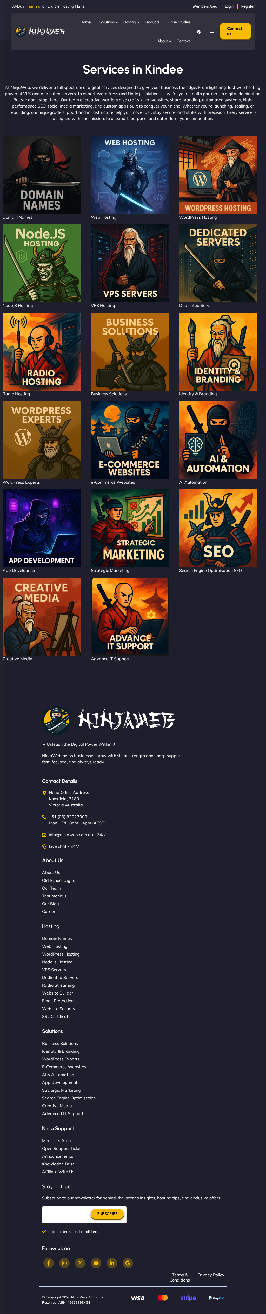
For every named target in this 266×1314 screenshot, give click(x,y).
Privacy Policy (210, 1274)
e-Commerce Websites (113, 482)
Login (229, 6)
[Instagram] (64, 1263)
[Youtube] (96, 1263)
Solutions (107, 22)
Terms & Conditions (180, 1277)
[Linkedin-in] (112, 1263)
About (162, 41)
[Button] (198, 32)
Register (248, 6)
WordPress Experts (21, 482)
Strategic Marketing (110, 570)
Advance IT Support (110, 658)
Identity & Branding (198, 393)
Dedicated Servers (197, 305)
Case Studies (179, 22)
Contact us (234, 31)
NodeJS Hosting (18, 305)
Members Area (205, 6)
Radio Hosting (16, 393)
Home (86, 22)
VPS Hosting (103, 305)
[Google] (128, 1263)
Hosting (129, 22)
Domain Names (17, 217)
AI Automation (193, 482)
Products (152, 22)
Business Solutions (109, 393)
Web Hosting (103, 217)
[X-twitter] (80, 1263)
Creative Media (17, 658)
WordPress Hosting (198, 217)
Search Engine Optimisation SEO (210, 570)
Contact (183, 41)
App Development (20, 570)
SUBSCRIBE (107, 1213)
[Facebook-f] (48, 1263)
